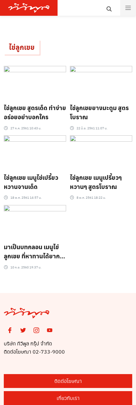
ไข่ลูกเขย (21, 47)
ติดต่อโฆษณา (68, 380)
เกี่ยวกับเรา (68, 398)
